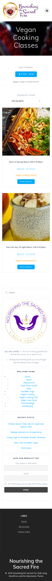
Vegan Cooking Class (29, 397)
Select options (26, 181)
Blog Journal (28, 382)
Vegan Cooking (27, 394)
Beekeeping (27, 406)
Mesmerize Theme (34, 576)
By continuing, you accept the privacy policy (27, 483)
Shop (29, 388)
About (29, 379)
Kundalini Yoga (27, 391)
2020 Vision (26, 448)
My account (24, 526)
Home (15, 81)
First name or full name (26, 463)
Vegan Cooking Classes (26, 175)
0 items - (27, 74)
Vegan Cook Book (29, 400)
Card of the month (29, 385)
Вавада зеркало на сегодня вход (26, 432)
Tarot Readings (27, 403)
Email (26, 473)
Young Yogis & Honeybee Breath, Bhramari (26, 437)
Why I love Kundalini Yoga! (26, 442)
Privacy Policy (24, 531)
